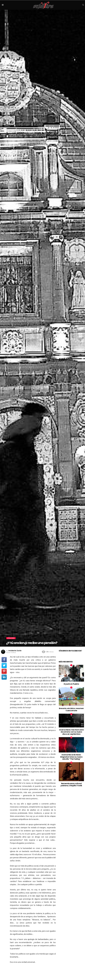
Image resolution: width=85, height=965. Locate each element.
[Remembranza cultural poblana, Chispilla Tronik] (71, 771)
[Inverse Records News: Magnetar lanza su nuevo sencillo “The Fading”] (71, 744)
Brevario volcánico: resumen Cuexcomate (71, 709)
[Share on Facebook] (4, 659)
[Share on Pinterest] (4, 671)
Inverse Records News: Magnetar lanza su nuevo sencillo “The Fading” (71, 756)
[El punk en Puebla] (71, 673)
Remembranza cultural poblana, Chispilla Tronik (71, 784)
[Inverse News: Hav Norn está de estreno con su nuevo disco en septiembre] (71, 720)
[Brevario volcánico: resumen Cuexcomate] (71, 696)
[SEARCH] (83, 5)
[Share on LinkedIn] (4, 677)
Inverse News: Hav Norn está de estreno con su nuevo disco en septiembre (71, 732)
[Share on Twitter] (4, 665)
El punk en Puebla (71, 684)
